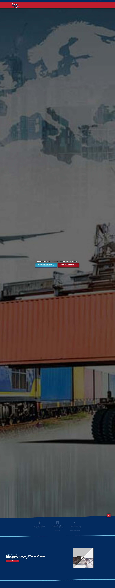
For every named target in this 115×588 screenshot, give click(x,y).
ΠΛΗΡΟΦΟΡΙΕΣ (94, 5)
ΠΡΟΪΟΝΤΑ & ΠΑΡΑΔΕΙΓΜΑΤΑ (86, 5)
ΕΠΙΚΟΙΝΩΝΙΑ (101, 5)
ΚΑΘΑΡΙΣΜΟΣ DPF (68, 5)
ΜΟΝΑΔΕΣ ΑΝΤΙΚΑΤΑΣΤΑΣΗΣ (76, 5)
